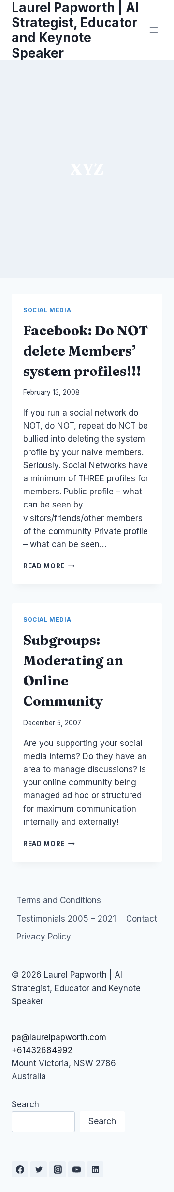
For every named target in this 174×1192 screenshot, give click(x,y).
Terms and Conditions (58, 900)
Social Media (47, 309)
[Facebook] (20, 1169)
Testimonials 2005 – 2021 (66, 919)
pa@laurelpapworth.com (59, 1037)
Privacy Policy (43, 936)
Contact (141, 919)
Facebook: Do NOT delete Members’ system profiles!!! (85, 350)
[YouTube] (76, 1169)
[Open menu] (153, 30)
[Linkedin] (95, 1169)
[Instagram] (57, 1169)
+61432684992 (42, 1050)
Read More (49, 566)
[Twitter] (38, 1169)
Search (25, 1104)
